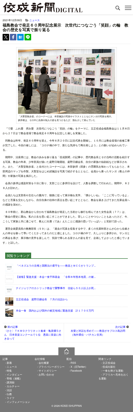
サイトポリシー (48, 370)
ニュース (34, 20)
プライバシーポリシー (52, 367)
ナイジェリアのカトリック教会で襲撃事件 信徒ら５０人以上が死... (56, 288)
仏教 (9, 394)
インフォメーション (18, 402)
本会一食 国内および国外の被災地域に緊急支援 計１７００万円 (55, 310)
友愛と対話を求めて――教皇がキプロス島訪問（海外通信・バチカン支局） (98, 330)
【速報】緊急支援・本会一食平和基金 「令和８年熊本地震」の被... (56, 277)
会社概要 (44, 363)
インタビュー (14, 374)
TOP (66, 353)
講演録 (10, 382)
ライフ (10, 398)
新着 (9, 363)
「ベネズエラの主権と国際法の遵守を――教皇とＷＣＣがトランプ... (56, 265)
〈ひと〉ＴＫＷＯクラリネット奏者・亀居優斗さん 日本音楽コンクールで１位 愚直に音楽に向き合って (32, 332)
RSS (73, 363)
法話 (9, 390)
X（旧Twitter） (79, 367)
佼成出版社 (109, 367)
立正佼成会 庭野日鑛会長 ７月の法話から (42, 299)
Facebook (76, 370)
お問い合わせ (46, 374)
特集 (9, 370)
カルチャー (13, 386)
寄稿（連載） (14, 378)
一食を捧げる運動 (113, 370)
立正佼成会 (109, 363)
